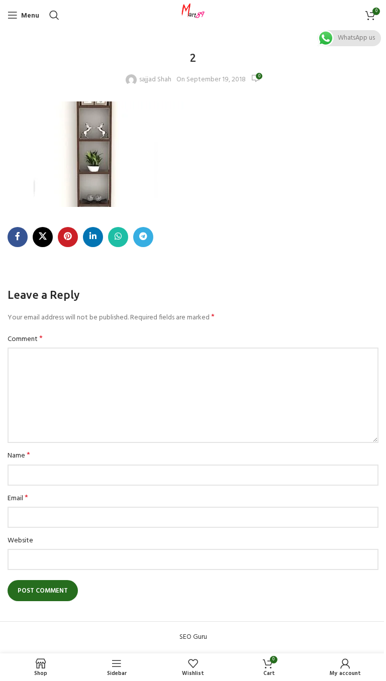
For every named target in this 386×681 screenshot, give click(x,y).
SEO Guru (193, 637)
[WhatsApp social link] (118, 237)
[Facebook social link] (18, 237)
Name (19, 456)
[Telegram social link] (143, 237)
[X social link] (43, 237)
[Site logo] (193, 15)
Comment (25, 339)
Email (18, 498)
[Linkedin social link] (93, 237)
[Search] (54, 15)
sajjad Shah (155, 79)
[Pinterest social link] (68, 237)
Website (20, 540)
